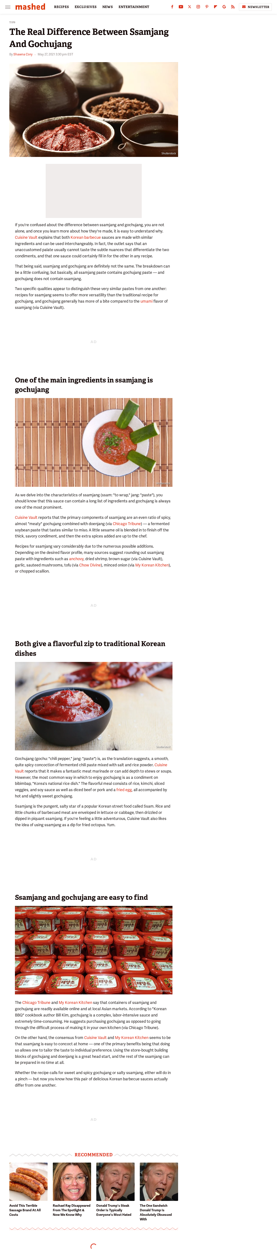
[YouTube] (181, 7)
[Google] (224, 7)
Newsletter (258, 7)
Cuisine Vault (26, 237)
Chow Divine (90, 565)
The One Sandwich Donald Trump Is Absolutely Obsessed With (156, 1212)
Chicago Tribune (127, 523)
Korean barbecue (86, 237)
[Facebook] (172, 7)
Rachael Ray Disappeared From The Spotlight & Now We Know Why (71, 1210)
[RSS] (232, 7)
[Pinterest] (206, 7)
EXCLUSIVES (86, 7)
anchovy (76, 558)
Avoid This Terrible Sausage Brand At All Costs (25, 1210)
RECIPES (61, 7)
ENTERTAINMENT (134, 7)
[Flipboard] (215, 7)
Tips (12, 22)
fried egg (124, 789)
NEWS (107, 7)
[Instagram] (198, 7)
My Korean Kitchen (152, 565)
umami (146, 301)
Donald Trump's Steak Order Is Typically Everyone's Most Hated (113, 1210)
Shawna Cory (22, 54)
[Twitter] (189, 7)
